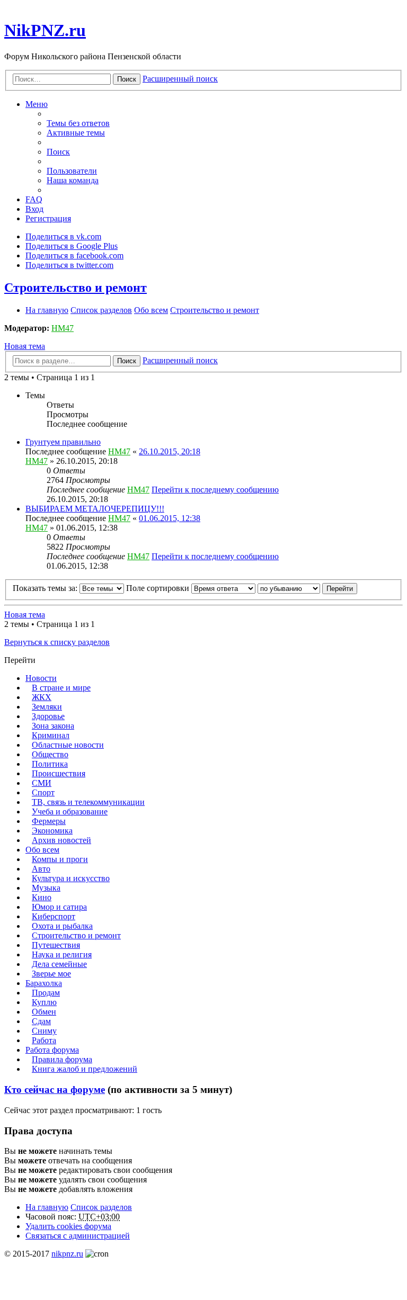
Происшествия (58, 773)
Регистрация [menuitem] (48, 218)
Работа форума (52, 1049)
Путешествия (56, 944)
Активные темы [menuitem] (76, 132)
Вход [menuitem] (34, 208)
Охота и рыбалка (62, 925)
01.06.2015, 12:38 (169, 518)
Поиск (126, 79)
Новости (41, 678)
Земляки (47, 706)
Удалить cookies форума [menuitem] (68, 1226)
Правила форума (62, 1059)
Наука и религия (62, 954)
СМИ (41, 782)
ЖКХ (41, 697)
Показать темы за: (46, 588)
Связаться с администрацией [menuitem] (77, 1235)
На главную (46, 1207)
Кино (41, 897)
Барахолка (43, 983)
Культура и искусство (71, 878)
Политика (50, 763)
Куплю (44, 1002)
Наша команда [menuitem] (73, 180)
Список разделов (101, 1207)
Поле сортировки (158, 588)
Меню (36, 104)
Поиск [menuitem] (58, 151)
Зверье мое (51, 973)
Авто (41, 868)
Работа (44, 1040)
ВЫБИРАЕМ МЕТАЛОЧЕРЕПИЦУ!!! (94, 508)
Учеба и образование (70, 811)
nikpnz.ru (67, 1253)
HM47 (62, 328)
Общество (50, 754)
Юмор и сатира (59, 906)
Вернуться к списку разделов (57, 642)
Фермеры (49, 821)
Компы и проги (60, 859)
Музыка (46, 887)
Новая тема (24, 346)
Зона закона (53, 725)
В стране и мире (61, 687)
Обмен (44, 1011)
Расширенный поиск (180, 78)
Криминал (50, 735)
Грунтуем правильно (63, 441)
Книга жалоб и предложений (84, 1068)
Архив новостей (61, 840)
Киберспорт (53, 916)
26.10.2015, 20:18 (169, 451)
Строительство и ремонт (75, 287)
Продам (46, 992)
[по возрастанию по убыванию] (289, 588)
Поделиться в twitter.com (69, 265)
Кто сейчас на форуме (54, 1089)
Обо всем (42, 849)
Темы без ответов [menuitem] (78, 123)
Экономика (52, 830)
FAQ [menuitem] (33, 199)
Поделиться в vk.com (63, 236)
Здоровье (48, 716)
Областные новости (68, 744)
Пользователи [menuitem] (72, 170)
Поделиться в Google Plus (71, 245)
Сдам (41, 1021)
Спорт (43, 792)
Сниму (44, 1030)
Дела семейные (59, 964)
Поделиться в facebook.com (74, 255)
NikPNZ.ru (45, 30)
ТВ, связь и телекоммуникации (88, 801)
